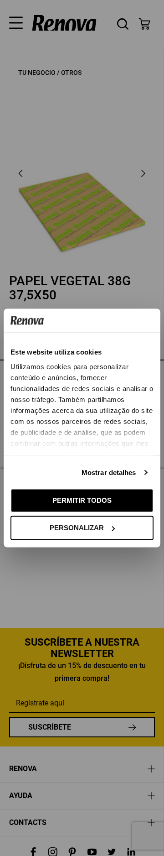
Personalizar (77, 528)
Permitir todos (82, 500)
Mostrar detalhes (109, 472)
